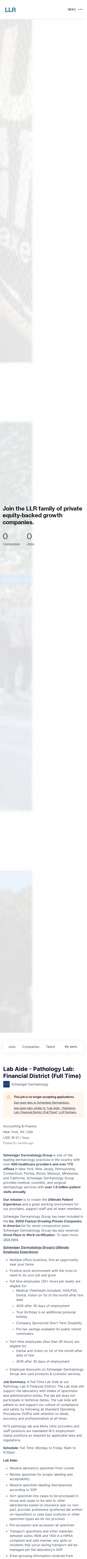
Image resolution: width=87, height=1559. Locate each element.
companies (30, 1047)
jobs (12, 1047)
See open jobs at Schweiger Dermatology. (42, 1102)
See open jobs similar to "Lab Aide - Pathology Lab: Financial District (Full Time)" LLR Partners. (45, 1110)
